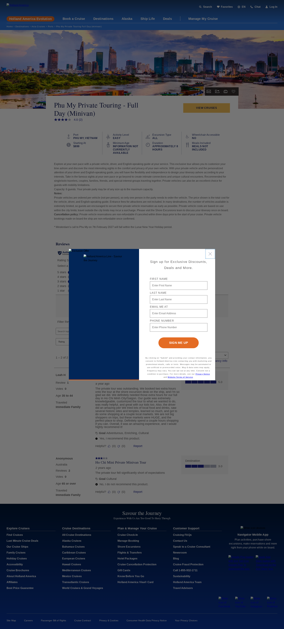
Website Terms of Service (180, 377)
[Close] (210, 254)
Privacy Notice (203, 374)
